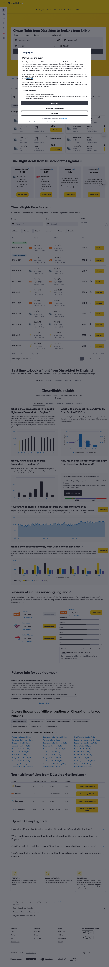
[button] (54, 103)
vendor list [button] (29, 78)
